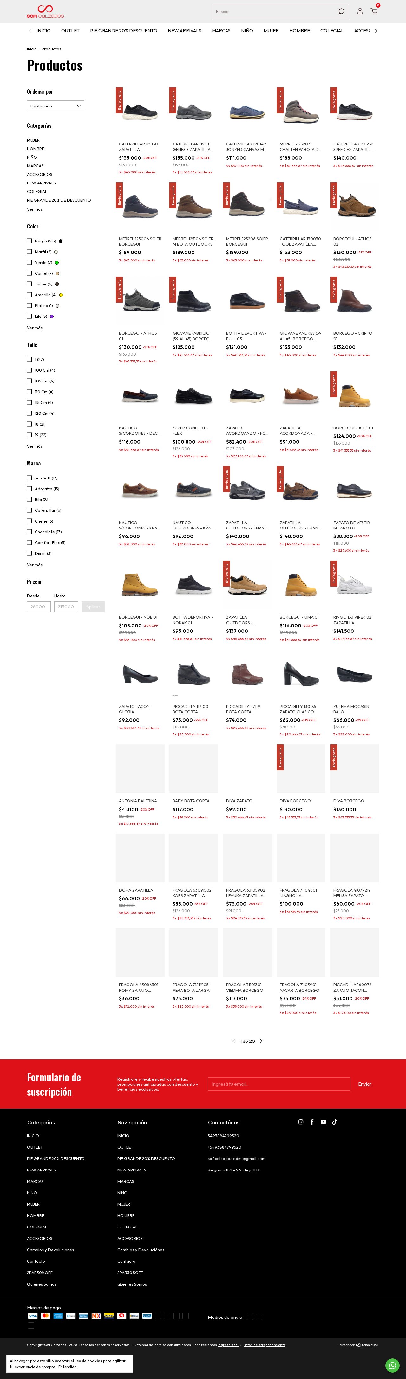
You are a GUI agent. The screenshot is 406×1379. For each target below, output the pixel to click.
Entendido (67, 1366)
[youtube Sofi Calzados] (323, 1122)
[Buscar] (341, 11)
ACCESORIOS (368, 31)
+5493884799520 (224, 1147)
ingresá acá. (228, 1345)
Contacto (36, 1261)
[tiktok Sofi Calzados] (334, 1122)
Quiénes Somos (41, 1283)
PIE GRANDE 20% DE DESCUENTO (59, 199)
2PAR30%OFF (40, 1272)
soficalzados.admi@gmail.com (236, 1158)
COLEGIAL (332, 31)
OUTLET (70, 31)
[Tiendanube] (359, 1346)
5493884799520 (223, 1135)
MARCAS (221, 31)
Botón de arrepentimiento (264, 1345)
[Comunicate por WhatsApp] (392, 1365)
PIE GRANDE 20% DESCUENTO (123, 31)
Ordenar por (40, 91)
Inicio (32, 48)
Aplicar (93, 606)
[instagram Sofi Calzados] (301, 1122)
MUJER (271, 31)
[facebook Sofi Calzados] (312, 1122)
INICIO (43, 31)
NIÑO (247, 31)
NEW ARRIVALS (184, 31)
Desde (33, 595)
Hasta (60, 595)
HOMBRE (299, 31)
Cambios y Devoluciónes (50, 1249)
